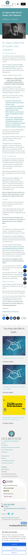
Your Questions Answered (8, 474)
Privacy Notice (5, 456)
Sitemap (3, 458)
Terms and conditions (7, 463)
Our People (4, 445)
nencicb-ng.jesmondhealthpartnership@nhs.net (15, 508)
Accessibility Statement (7, 460)
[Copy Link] (18, 318)
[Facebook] (3, 318)
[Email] (14, 318)
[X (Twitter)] (7, 318)
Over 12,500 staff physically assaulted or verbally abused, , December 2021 (14, 119)
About (3, 442)
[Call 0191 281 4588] (15, 4)
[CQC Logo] (8, 483)
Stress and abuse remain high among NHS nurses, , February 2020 (14, 108)
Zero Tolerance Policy (7, 449)
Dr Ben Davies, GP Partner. (10, 311)
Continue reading (8, 361)
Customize (14, 548)
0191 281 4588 (8, 504)
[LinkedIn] (11, 318)
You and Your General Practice (9, 476)
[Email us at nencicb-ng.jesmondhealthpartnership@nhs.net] (18, 4)
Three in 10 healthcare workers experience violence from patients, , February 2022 (15, 124)
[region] (14, 542)
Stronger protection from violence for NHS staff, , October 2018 (14, 102)
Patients (4, 467)
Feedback (4, 471)
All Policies (4, 452)
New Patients (5, 469)
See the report (8, 496)
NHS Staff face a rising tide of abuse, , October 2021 (14, 113)
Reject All (14, 552)
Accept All (14, 544)
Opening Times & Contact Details (10, 447)
